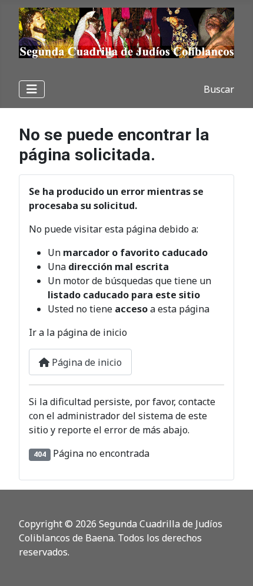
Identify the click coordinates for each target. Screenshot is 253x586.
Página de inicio (85, 362)
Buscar (219, 89)
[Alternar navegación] (32, 89)
